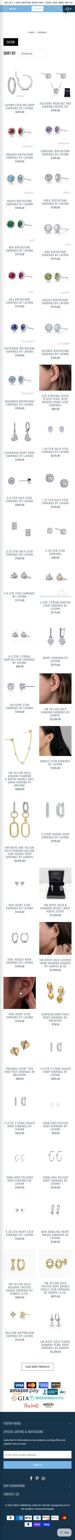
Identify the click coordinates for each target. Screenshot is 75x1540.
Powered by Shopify (44, 1509)
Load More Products (37, 1366)
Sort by (9, 53)
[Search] (59, 8)
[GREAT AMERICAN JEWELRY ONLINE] (37, 8)
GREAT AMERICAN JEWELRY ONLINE (31, 1505)
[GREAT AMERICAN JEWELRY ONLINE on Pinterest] (37, 1478)
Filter (11, 42)
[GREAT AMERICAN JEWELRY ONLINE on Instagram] (43, 1478)
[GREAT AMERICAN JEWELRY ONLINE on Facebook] (31, 1478)
